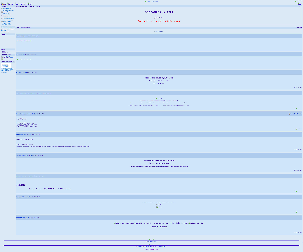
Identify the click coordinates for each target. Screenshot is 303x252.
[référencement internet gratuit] (6, 66)
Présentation (8, 8)
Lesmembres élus (6, 13)
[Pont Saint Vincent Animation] (151, 1)
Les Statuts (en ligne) (6, 16)
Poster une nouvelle (159, 31)
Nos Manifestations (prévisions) (7, 30)
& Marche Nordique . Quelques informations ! (6, 24)
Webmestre (8, 56)
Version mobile (11, 58)
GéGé (26, 72)
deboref (3, 67)
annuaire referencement (5, 64)
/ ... (295, 87)
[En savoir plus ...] (162, 246)
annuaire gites (6, 67)
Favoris (11, 57)
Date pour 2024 (5, 31)
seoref (9, 67)
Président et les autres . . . (7, 20)
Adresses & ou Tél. (10, 18)
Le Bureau (8, 11)
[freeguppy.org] (147, 246)
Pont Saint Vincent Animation (7, 10)
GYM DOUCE (8, 21)
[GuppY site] (140, 246)
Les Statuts (8, 15)
